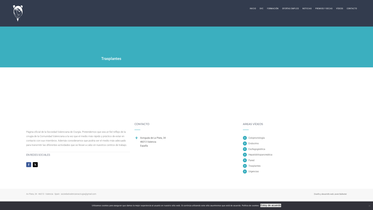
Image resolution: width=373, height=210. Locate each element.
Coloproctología (256, 137)
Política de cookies (250, 205)
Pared (251, 160)
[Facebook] (28, 164)
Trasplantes (254, 165)
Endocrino (253, 143)
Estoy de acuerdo (271, 205)
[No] (369, 205)
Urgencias (253, 171)
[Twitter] (35, 164)
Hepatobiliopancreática (260, 154)
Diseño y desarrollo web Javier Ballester (330, 194)
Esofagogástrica (256, 149)
